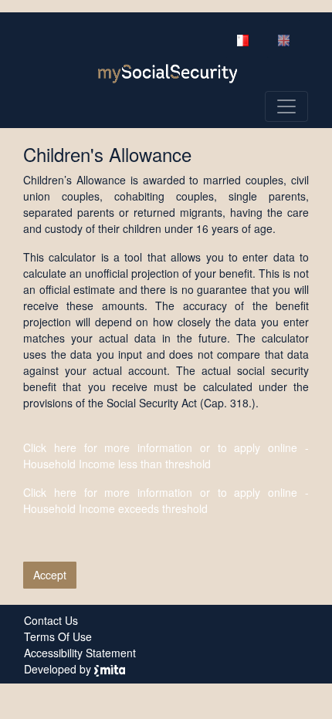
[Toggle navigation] (286, 106)
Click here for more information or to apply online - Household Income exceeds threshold (166, 500)
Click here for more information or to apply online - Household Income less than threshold (166, 455)
